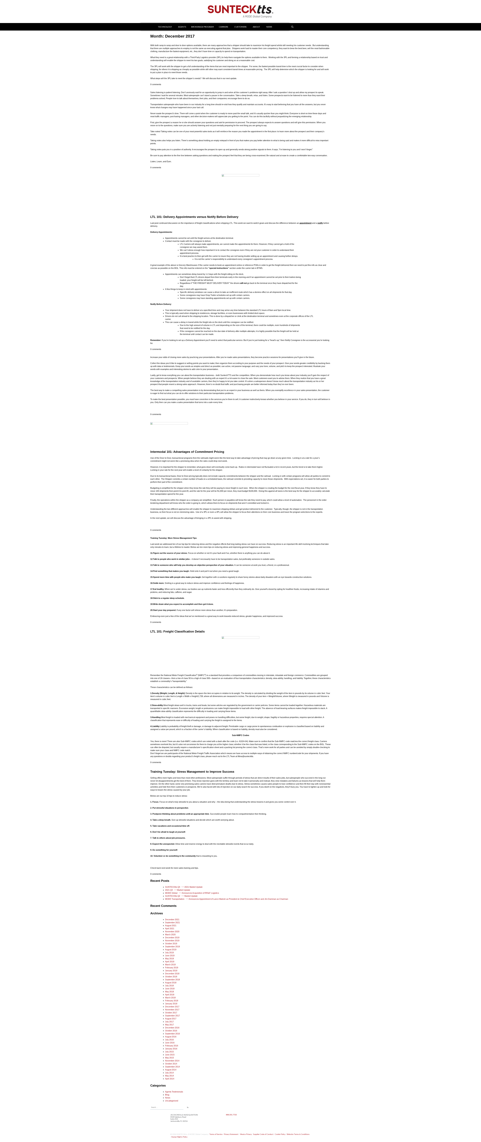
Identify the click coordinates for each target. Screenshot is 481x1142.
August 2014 (170, 1070)
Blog (167, 1095)
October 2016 (171, 1031)
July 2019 (169, 953)
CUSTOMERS (240, 27)
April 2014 (169, 1079)
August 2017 (170, 1019)
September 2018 (172, 980)
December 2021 (172, 919)
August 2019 (170, 950)
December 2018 (172, 974)
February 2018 (171, 1001)
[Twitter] (236, 1121)
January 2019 (171, 971)
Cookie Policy (280, 1134)
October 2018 (171, 977)
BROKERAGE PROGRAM (202, 27)
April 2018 (169, 995)
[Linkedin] (229, 1121)
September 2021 (172, 922)
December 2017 (172, 1007)
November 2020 (172, 931)
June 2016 (169, 1043)
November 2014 (172, 1061)
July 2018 (169, 986)
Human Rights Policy (179, 1137)
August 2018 (170, 983)
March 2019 (170, 965)
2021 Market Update (184, 887)
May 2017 (169, 1025)
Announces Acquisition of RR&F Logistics (192, 893)
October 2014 (171, 1064)
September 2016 (172, 1034)
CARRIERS (223, 27)
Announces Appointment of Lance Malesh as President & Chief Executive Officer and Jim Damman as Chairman (226, 899)
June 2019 (169, 956)
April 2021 (169, 928)
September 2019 (172, 947)
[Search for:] (166, 1107)
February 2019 (171, 968)
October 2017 (171, 1013)
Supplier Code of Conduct (263, 1134)
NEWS (269, 27)
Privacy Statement (231, 1134)
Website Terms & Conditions (298, 1134)
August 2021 (170, 925)
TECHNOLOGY (165, 27)
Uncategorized (171, 1101)
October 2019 (171, 944)
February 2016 (171, 1046)
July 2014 (169, 1073)
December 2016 (172, 1028)
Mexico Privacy (246, 1134)
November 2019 (172, 941)
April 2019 (169, 962)
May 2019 (169, 959)
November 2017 (172, 1010)
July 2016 (169, 1040)
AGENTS (182, 27)
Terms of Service (215, 1134)
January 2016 (171, 1049)
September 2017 (172, 1016)
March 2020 (170, 934)
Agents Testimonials (174, 1092)
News (167, 1098)
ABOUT (256, 27)
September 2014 (172, 1067)
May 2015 (169, 1058)
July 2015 (169, 1052)
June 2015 (169, 1055)
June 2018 (169, 989)
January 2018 (171, 1004)
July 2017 (169, 1022)
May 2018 (169, 992)
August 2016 (170, 1037)
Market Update (177, 890)
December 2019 (172, 938)
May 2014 (169, 1076)
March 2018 (170, 998)
